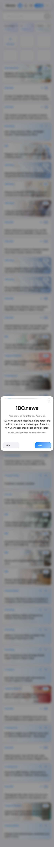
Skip (8, 445)
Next (40, 445)
